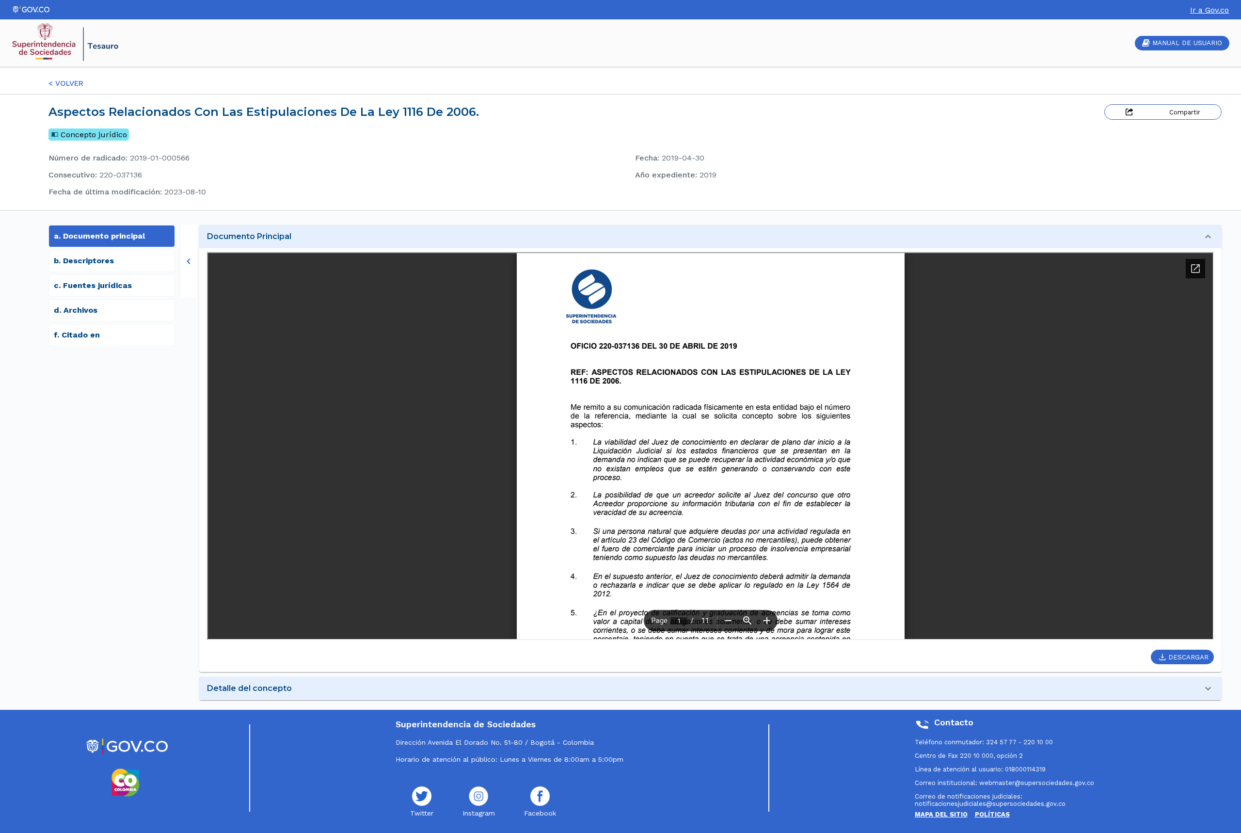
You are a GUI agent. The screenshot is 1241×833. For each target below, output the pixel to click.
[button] (710, 236)
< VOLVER (65, 83)
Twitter (421, 813)
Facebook (540, 813)
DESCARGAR (1188, 657)
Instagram (478, 813)
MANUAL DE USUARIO (1187, 43)
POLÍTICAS (992, 814)
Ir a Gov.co (1209, 10)
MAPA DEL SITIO (941, 814)
